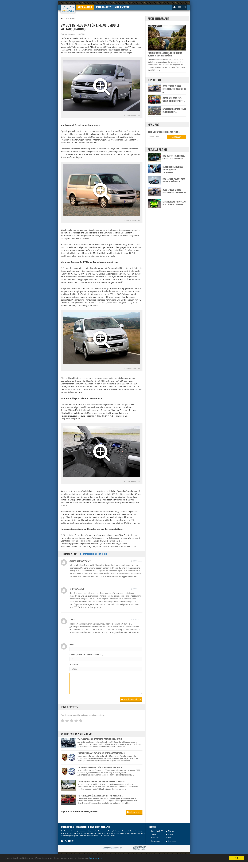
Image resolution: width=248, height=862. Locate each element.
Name (72, 645)
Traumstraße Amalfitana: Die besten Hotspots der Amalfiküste (165, 54)
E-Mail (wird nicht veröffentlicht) (86, 655)
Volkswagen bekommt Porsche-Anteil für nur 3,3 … (101, 767)
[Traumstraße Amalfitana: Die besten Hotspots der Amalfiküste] (167, 37)
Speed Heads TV (157, 831)
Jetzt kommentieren (132, 699)
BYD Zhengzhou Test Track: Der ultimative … (174, 110)
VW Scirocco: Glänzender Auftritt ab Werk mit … (100, 795)
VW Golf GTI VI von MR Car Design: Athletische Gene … (102, 781)
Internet (73, 665)
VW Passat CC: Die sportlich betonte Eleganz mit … (101, 739)
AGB (169, 838)
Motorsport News (119, 831)
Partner (153, 834)
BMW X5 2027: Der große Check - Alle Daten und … (173, 157)
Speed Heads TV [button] (103, 7)
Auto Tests (130, 831)
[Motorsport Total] (139, 848)
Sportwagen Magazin (70, 835)
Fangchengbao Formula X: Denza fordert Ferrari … (174, 203)
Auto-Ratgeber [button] (122, 7)
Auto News (108, 831)
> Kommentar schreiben (92, 554)
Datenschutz (155, 841)
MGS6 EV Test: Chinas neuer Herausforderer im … (174, 89)
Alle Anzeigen (135, 812)
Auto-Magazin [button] (85, 7)
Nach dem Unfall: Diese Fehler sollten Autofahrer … (172, 169)
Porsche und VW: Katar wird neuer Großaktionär (101, 753)
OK (236, 858)
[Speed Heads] (68, 9)
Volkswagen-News (89, 811)
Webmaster (155, 838)
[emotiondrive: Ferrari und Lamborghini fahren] (112, 848)
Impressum (172, 841)
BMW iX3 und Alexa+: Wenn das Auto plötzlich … (173, 180)
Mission (171, 831)
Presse (170, 834)
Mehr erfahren (96, 858)
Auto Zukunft (91, 833)
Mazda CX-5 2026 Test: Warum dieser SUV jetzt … (173, 99)
